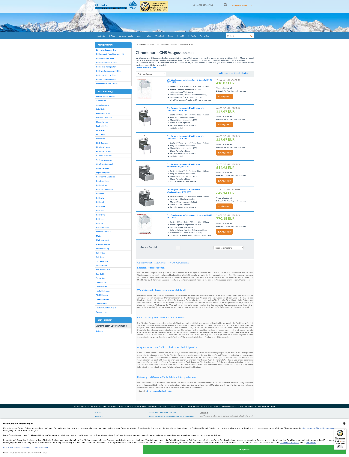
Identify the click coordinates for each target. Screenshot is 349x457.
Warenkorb (159, 36)
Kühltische (100, 210)
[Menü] (344, 430)
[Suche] (252, 35)
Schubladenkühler (103, 270)
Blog (149, 36)
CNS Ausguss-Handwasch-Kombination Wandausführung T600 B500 (183, 190)
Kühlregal (100, 202)
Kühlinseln (100, 194)
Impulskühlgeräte (103, 172)
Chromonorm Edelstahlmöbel (156, 44)
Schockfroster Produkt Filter (107, 84)
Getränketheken (102, 168)
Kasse (170, 36)
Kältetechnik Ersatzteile (105, 177)
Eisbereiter (100, 130)
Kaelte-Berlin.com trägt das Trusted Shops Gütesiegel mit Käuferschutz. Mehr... (158, 7)
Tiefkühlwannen (102, 299)
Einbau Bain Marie (103, 113)
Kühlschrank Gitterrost (105, 189)
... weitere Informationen (146, 67)
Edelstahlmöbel (102, 126)
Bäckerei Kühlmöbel (104, 118)
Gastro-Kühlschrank (104, 156)
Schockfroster (101, 265)
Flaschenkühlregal (103, 147)
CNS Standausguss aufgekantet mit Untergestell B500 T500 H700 (189, 81)
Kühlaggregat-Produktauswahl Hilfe (110, 54)
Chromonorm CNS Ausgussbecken (181, 44)
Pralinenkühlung (102, 249)
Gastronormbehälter (104, 160)
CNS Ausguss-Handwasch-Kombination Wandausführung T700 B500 (183, 165)
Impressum (99, 416)
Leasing (140, 36)
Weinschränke (101, 312)
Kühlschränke (101, 185)
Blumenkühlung (102, 122)
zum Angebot (224, 96)
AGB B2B (98, 412)
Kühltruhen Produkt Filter (106, 75)
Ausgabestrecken (103, 105)
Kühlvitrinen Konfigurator (106, 79)
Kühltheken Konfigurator (106, 67)
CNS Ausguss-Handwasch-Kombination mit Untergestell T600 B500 (185, 109)
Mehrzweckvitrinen (103, 232)
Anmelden (204, 36)
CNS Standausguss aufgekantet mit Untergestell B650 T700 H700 (189, 216)
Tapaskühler (101, 278)
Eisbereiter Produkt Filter (106, 50)
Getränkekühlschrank (104, 164)
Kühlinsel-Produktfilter (105, 58)
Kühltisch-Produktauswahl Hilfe (108, 71)
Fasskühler (100, 139)
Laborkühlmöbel (102, 227)
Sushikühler (100, 274)
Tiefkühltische (101, 287)
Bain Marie (100, 109)
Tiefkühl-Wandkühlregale (106, 308)
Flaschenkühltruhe (103, 151)
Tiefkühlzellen (101, 303)
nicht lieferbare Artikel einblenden (233, 73)
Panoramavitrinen (103, 244)
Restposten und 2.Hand (105, 96)
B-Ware (112, 36)
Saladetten (100, 253)
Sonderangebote (126, 36)
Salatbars (100, 257)
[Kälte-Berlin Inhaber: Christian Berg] (116, 5)
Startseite (101, 36)
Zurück (101, 331)
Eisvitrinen (100, 134)
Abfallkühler (101, 101)
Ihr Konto (192, 36)
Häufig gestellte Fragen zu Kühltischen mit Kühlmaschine (171, 416)
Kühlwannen (101, 219)
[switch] (340, 446)
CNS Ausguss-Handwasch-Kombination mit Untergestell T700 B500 (185, 137)
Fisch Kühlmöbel (102, 143)
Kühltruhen (100, 198)
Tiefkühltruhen (102, 295)
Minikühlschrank (102, 240)
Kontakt (180, 36)
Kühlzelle (99, 223)
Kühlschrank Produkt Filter (106, 62)
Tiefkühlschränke (103, 291)
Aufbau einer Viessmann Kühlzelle (162, 412)
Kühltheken (100, 206)
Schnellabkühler (102, 261)
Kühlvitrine (100, 215)
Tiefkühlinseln (101, 282)
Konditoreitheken (103, 181)
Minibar (99, 236)
